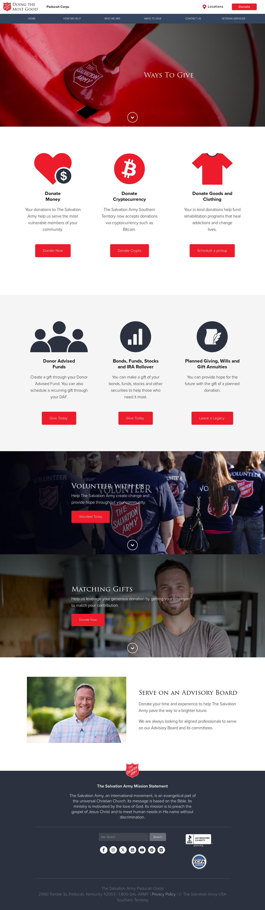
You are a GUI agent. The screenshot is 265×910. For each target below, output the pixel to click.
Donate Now (53, 250)
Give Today (59, 418)
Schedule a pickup (212, 250)
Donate (244, 7)
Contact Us (193, 18)
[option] (132, 75)
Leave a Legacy (212, 418)
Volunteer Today (90, 517)
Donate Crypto (129, 250)
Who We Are (112, 18)
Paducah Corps (58, 7)
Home (31, 18)
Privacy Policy (164, 894)
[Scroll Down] (132, 117)
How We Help (72, 18)
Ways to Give (152, 18)
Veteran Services (233, 18)
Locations (215, 6)
